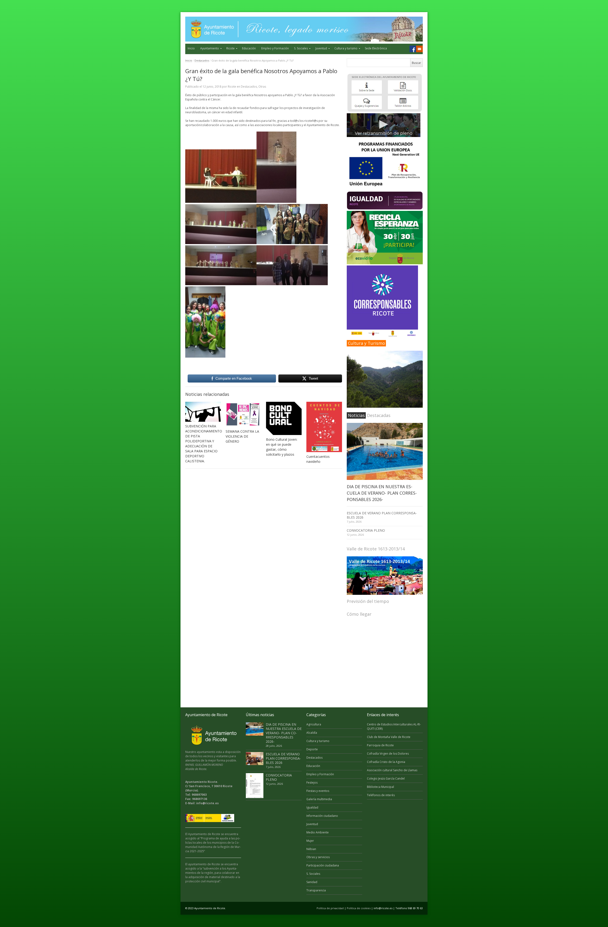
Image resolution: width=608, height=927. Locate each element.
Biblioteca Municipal (380, 787)
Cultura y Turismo (366, 343)
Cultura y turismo (345, 48)
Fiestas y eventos (317, 791)
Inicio (191, 48)
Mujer (310, 841)
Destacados (202, 60)
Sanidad (311, 882)
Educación (249, 48)
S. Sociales (301, 48)
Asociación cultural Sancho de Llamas (392, 770)
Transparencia (316, 890)
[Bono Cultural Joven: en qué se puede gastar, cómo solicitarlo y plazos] (284, 418)
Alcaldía (311, 733)
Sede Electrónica (376, 48)
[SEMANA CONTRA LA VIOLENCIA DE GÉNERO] (243, 414)
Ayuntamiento (209, 48)
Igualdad (312, 807)
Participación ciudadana (322, 865)
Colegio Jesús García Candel (386, 778)
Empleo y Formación (275, 48)
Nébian (311, 849)
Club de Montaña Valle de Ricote (388, 737)
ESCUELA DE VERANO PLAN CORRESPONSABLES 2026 (382, 515)
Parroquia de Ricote (380, 745)
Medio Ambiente (317, 832)
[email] (419, 49)
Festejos (312, 782)
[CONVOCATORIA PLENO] (254, 785)
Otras (262, 87)
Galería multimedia (319, 799)
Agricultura (313, 724)
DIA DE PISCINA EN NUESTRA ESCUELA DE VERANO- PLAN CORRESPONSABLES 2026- (382, 493)
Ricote (230, 48)
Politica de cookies (358, 908)
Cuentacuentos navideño (318, 459)
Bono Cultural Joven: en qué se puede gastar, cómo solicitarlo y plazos (281, 447)
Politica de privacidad (330, 908)
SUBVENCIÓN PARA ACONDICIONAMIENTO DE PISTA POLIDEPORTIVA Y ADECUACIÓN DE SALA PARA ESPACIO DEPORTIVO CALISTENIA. (203, 443)
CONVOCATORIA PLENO (366, 530)
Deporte (312, 749)
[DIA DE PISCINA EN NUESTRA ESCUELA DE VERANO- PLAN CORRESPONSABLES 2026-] (385, 451)
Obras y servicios (318, 857)
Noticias (356, 415)
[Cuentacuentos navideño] (324, 427)
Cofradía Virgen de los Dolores (388, 754)
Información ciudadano (322, 816)
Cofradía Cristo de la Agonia (386, 762)
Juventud (321, 48)
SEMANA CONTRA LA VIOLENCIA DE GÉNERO (242, 436)
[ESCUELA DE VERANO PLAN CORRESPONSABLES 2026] (254, 758)
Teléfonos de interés (381, 795)
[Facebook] (412, 49)
